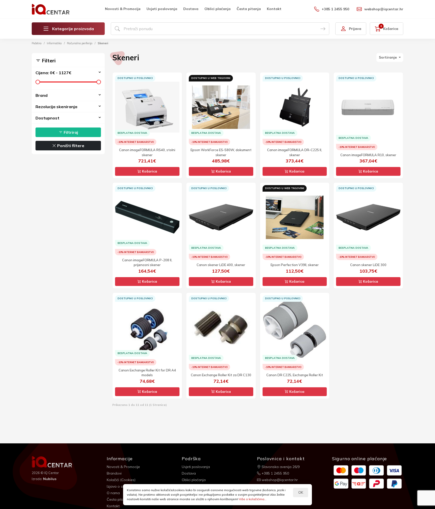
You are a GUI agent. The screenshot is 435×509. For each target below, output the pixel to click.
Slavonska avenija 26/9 (280, 466)
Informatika (54, 43)
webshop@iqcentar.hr (383, 9)
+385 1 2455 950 (335, 9)
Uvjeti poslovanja (162, 9)
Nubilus (49, 479)
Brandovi (114, 473)
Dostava (190, 9)
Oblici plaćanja (217, 9)
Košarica (149, 171)
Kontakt (274, 9)
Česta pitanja (249, 9)
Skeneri (103, 43)
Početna (37, 43)
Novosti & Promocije (122, 9)
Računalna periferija (79, 43)
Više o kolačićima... (253, 499)
